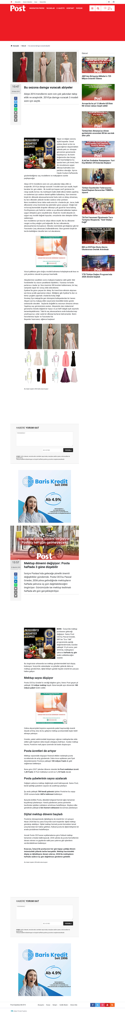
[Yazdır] (15, 116)
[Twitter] (15, 102)
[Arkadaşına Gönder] (15, 112)
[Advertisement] (62, 27)
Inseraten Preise (36, 8)
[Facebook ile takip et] (92, 1005)
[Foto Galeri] (113, 2)
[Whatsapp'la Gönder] (15, 109)
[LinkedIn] (15, 105)
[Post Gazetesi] (17, 8)
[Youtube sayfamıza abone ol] (107, 1005)
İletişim (55, 1005)
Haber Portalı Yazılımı (20, 1011)
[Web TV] (109, 2)
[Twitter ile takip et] (97, 1005)
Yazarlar (50, 8)
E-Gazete (61, 8)
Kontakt (70, 8)
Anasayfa (41, 1005)
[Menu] (92, 8)
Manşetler (18, 2)
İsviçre (79, 8)
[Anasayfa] (11, 2)
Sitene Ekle (43, 2)
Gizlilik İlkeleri (64, 1005)
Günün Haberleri (27, 2)
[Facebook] (15, 98)
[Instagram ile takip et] (102, 1005)
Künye (48, 1005)
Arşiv (35, 2)
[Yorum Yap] (15, 120)
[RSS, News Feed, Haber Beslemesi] (112, 1005)
